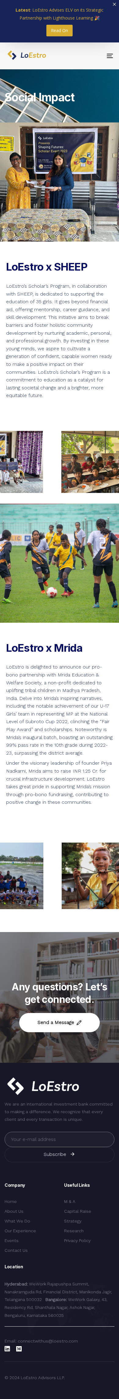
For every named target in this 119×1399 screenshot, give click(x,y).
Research (74, 1230)
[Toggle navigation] (95, 55)
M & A (69, 1201)
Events (12, 1240)
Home (11, 1201)
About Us (14, 1211)
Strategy (72, 1221)
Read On (59, 30)
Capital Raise (77, 1211)
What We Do (17, 1221)
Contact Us (16, 1250)
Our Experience (20, 1230)
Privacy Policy (77, 1240)
